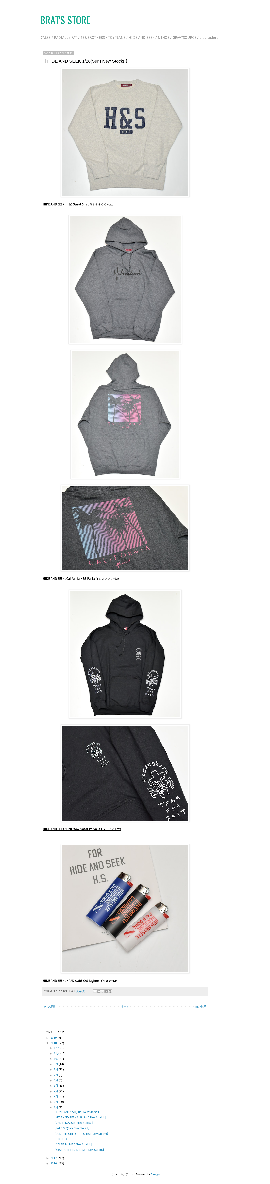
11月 (57, 1053)
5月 (56, 1085)
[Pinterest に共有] (110, 991)
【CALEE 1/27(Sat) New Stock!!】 (73, 1122)
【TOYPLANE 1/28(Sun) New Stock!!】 (76, 1112)
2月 (56, 1101)
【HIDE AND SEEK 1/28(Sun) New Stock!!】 (80, 1117)
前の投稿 (200, 1006)
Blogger (155, 1174)
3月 (56, 1096)
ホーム (125, 1006)
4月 (56, 1091)
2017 (54, 1158)
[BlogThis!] (99, 991)
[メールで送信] (95, 991)
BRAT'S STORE (65, 19)
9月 (56, 1064)
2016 (54, 1163)
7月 (56, 1075)
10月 (57, 1058)
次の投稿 (49, 1006)
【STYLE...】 (61, 1139)
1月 (56, 1107)
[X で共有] (103, 991)
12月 (57, 1047)
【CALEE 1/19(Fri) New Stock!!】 (73, 1144)
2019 (54, 1037)
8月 (56, 1069)
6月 (56, 1080)
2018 (54, 1043)
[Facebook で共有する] (106, 991)
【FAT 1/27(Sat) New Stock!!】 (72, 1128)
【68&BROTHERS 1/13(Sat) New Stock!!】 (79, 1149)
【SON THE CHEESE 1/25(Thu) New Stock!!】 (81, 1133)
